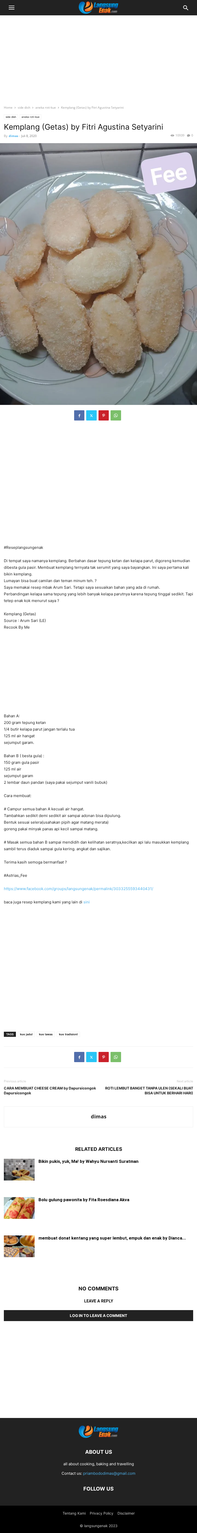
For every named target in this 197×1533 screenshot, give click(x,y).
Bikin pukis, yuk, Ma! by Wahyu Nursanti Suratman (88, 1161)
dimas (13, 136)
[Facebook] (79, 415)
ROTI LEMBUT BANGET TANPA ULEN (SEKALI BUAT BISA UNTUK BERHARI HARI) (149, 1090)
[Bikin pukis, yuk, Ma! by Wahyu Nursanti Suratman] (19, 1170)
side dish (24, 107)
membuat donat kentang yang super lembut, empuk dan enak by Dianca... (112, 1238)
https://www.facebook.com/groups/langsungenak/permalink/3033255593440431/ (78, 888)
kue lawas (46, 1034)
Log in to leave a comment (98, 1315)
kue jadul (26, 1034)
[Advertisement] (98, 57)
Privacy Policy (101, 1513)
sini (86, 902)
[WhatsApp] (116, 415)
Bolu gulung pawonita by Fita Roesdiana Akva (83, 1199)
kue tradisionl (68, 1034)
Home (8, 107)
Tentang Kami (74, 1513)
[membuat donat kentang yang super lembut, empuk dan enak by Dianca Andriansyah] (19, 1246)
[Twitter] (91, 415)
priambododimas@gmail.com (109, 1473)
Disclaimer (126, 1513)
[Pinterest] (103, 415)
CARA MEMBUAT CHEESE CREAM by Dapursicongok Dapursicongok (50, 1090)
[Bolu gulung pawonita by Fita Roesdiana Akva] (19, 1208)
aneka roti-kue (45, 107)
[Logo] (98, 1436)
